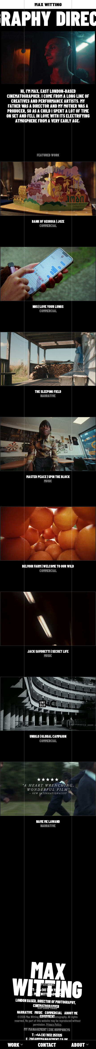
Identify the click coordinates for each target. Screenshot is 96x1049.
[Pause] (7, 78)
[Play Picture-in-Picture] (81, 78)
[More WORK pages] (22, 1044)
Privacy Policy (53, 1024)
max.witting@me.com (49, 994)
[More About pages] (87, 1044)
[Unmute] (14, 78)
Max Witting (47, 4)
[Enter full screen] (89, 78)
